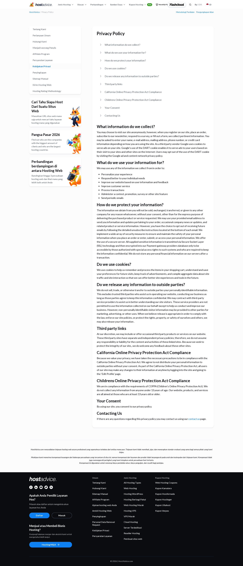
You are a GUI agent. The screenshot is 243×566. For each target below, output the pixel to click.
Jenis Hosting (64, 4)
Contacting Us (112, 115)
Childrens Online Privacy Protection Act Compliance (133, 99)
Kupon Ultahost (162, 505)
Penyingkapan (39, 72)
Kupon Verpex (162, 510)
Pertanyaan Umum (41, 35)
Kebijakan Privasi (42, 66)
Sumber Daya (116, 4)
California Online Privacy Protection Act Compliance (133, 91)
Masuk (61, 515)
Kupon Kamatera (163, 488)
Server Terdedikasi (133, 527)
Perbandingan (96, 4)
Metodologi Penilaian (185, 12)
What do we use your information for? (125, 52)
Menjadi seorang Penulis (44, 47)
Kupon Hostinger (163, 499)
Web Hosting (130, 488)
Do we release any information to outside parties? (132, 76)
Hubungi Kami (40, 41)
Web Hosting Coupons (166, 482)
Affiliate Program (41, 54)
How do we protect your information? (125, 60)
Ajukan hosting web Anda (104, 505)
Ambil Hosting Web (102, 510)
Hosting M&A (49, 544)
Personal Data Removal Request (103, 523)
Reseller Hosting (132, 533)
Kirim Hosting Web (42, 84)
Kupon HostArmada (165, 493)
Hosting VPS (130, 510)
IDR (198, 4)
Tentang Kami (39, 29)
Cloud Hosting (131, 522)
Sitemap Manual (40, 78)
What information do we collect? (122, 44)
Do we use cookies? (115, 68)
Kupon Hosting (140, 4)
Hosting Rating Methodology (47, 91)
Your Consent (112, 107)
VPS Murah (129, 516)
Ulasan (80, 4)
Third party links (113, 84)
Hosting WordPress (133, 493)
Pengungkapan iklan (205, 12)
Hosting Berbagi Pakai (135, 499)
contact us (194, 418)
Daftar (39, 515)
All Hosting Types (132, 482)
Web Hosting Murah (134, 505)
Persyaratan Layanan (43, 60)
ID (210, 4)
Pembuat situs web (133, 538)
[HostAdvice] (40, 4)
